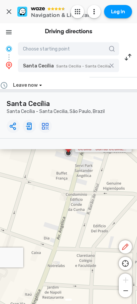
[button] (68, 65)
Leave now (25, 85)
